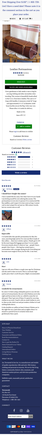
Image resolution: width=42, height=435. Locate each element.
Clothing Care (6, 354)
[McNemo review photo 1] (7, 215)
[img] (6, 186)
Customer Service (8, 332)
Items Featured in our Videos (11, 344)
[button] (18, 73)
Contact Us (5, 340)
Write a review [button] (21, 172)
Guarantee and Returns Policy (12, 335)
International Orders (9, 349)
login (15, 131)
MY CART (27, 19)
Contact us (20, 122)
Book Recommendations (10, 337)
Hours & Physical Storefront (11, 328)
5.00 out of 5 (27, 152)
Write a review (27, 140)
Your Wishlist (6, 330)
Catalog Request (7, 347)
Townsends (27, 432)
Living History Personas (10, 352)
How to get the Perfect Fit (10, 342)
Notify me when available (21, 87)
